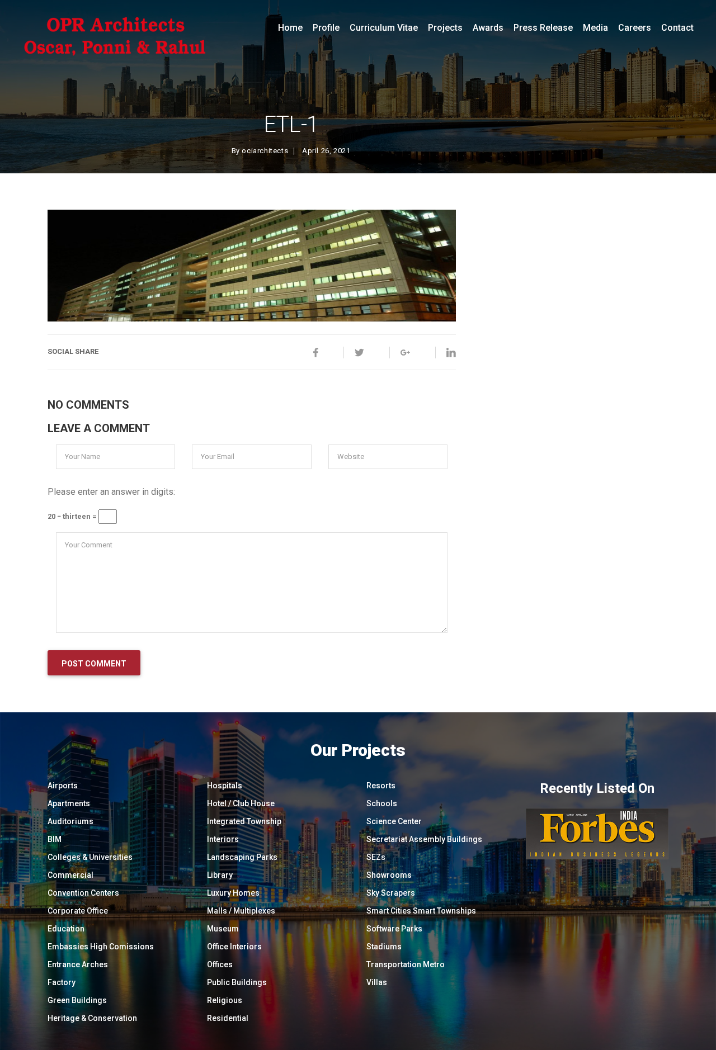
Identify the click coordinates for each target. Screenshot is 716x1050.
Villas (376, 982)
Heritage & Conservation (92, 1018)
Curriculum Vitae (384, 27)
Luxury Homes (233, 892)
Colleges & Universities (90, 857)
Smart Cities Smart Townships (421, 910)
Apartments (69, 803)
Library (220, 875)
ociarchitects (265, 150)
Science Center (394, 821)
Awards (488, 27)
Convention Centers (83, 892)
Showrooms (389, 875)
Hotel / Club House (241, 803)
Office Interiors (234, 946)
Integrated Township (244, 821)
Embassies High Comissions (101, 946)
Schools (381, 803)
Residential (227, 1018)
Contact (677, 27)
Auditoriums (70, 821)
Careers (634, 27)
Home (290, 27)
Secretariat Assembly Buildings (424, 839)
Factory (62, 982)
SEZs (375, 857)
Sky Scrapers (390, 892)
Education (66, 928)
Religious (224, 1000)
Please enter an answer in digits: (111, 491)
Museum (223, 928)
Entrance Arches (78, 964)
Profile (326, 27)
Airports (63, 785)
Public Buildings (237, 982)
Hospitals (224, 785)
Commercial (70, 875)
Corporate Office (78, 910)
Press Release (543, 27)
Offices (220, 964)
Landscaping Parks (242, 857)
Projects (445, 27)
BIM (55, 839)
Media (595, 27)
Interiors (223, 839)
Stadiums (384, 946)
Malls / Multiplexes (241, 910)
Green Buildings (77, 1000)
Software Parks (394, 928)
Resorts (380, 785)
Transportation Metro (405, 964)
